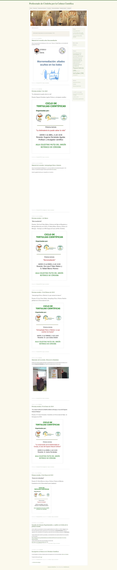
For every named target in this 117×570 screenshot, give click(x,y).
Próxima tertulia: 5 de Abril (39, 91)
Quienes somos (63, 8)
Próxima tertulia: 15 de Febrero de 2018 (43, 292)
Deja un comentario (45, 82)
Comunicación (77, 60)
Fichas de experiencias (77, 86)
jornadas (51, 543)
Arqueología (75, 56)
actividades (77, 54)
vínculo (38, 362)
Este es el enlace (65, 554)
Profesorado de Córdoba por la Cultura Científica (51, 3)
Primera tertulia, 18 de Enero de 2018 (42, 475)
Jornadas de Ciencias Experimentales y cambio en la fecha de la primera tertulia (50, 525)
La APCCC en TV (75, 96)
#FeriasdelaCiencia (77, 53)
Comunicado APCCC (76, 30)
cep (48, 543)
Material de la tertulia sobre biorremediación (44, 40)
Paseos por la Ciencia (76, 82)
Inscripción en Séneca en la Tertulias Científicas (45, 551)
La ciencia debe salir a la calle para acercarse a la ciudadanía (78, 33)
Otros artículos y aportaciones (78, 98)
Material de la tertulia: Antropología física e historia (46, 165)
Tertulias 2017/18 (39, 82)
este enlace (54, 169)
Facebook (74, 44)
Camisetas (75, 59)
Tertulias (49, 8)
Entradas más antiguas (36, 562)
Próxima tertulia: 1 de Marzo (40, 218)
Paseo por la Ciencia (42, 8)
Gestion (39, 38)
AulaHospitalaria (77, 57)
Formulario (76, 64)
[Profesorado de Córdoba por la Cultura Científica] (58, 18)
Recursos (35, 8)
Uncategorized (44, 466)
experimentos (76, 63)
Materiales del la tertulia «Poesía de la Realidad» (45, 360)
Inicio (31, 8)
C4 (81, 57)
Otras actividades (55, 8)
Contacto (69, 8)
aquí (41, 557)
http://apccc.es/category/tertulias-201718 (40, 542)
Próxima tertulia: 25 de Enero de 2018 (43, 406)
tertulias (49, 516)
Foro (80, 64)
